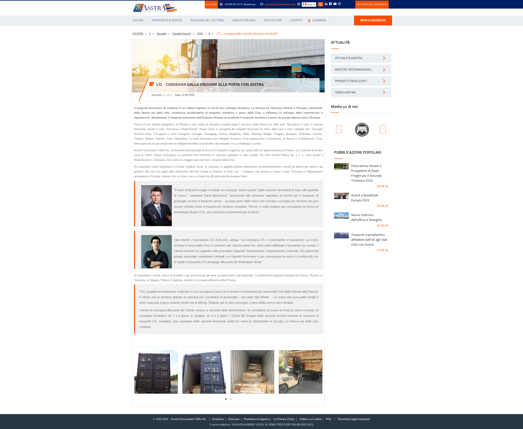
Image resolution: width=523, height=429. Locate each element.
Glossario (233, 419)
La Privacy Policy (284, 419)
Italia (309, 4)
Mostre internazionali (353, 69)
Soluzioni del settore (207, 20)
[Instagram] (339, 4)
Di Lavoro (211, 4)
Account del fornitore (372, 4)
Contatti (296, 20)
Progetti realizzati (351, 81)
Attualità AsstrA (348, 58)
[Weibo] (344, 4)
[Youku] (350, 4)
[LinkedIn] (326, 4)
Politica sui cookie (310, 419)
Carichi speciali (244, 20)
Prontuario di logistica (256, 419)
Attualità (167, 94)
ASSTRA (138, 20)
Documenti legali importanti (354, 419)
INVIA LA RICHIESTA (373, 20)
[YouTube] (334, 4)
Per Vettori (273, 20)
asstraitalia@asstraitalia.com (280, 4)
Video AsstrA (345, 92)
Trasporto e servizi (167, 20)
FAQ (328, 419)
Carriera (319, 20)
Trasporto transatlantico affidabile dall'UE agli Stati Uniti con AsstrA (369, 239)
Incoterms (218, 419)
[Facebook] (330, 4)
